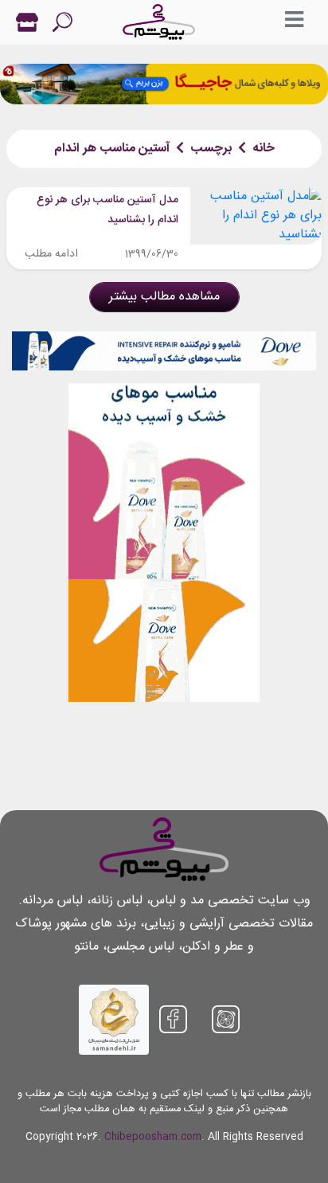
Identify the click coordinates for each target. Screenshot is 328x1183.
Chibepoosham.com (152, 1137)
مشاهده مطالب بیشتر (164, 297)
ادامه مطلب (51, 254)
